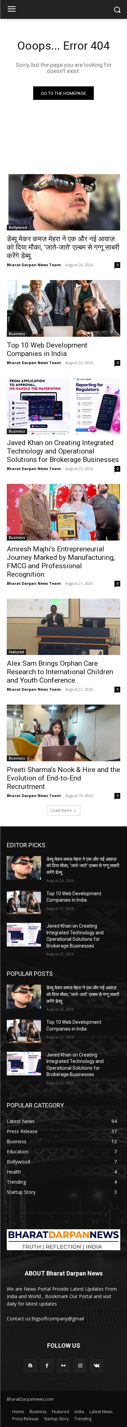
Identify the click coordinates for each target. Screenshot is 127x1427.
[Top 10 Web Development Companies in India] (63, 308)
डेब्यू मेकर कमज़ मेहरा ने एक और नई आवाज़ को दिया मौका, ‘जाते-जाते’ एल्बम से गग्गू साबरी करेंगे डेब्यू (63, 247)
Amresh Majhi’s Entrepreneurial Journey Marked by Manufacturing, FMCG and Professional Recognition (61, 561)
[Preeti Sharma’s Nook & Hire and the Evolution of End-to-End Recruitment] (63, 733)
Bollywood (18, 227)
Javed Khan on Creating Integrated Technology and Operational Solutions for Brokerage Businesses (63, 451)
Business (17, 333)
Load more (61, 810)
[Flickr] (63, 1365)
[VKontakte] (96, 1365)
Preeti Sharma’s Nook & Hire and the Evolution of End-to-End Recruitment (63, 778)
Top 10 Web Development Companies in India (47, 349)
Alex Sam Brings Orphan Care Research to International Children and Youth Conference (60, 671)
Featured (16, 652)
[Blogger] (30, 1365)
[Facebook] (47, 1365)
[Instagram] (80, 1365)
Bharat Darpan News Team (34, 264)
